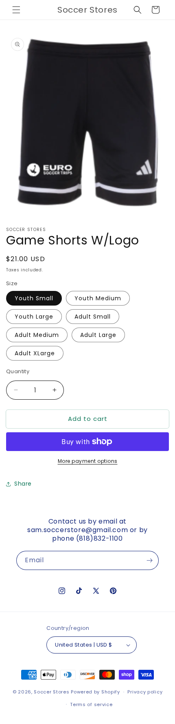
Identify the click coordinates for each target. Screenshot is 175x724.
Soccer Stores (51, 692)
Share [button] (23, 484)
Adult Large (98, 335)
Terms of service (91, 704)
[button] (16, 10)
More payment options (88, 461)
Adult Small (92, 316)
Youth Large (34, 316)
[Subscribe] (149, 560)
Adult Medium (37, 335)
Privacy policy (144, 692)
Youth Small (34, 298)
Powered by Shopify (95, 692)
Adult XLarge (35, 353)
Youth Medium (97, 298)
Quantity (17, 371)
